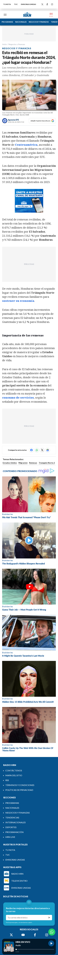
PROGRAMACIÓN (14, 832)
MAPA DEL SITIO (13, 775)
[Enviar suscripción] (49, 917)
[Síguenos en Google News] (47, 450)
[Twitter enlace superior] (42, 4)
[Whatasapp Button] (51, 932)
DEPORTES (10, 827)
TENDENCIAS (12, 817)
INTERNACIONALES (15, 822)
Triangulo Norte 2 (47, 463)
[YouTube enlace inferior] (23, 934)
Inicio (4, 44)
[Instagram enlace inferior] (46, 934)
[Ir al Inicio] (27, 14)
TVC (16, 4)
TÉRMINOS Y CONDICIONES (19, 785)
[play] (51, 943)
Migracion (23, 463)
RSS (7, 780)
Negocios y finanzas (16, 44)
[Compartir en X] (42, 450)
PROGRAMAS (7, 22)
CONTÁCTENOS (13, 770)
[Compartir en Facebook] (31, 450)
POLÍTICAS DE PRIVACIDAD (19, 790)
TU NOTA (7, 4)
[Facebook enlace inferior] (35, 934)
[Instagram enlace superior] (52, 4)
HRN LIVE (10, 837)
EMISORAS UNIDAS (28, 4)
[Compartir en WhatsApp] (36, 450)
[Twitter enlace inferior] (11, 934)
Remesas (33, 463)
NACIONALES (21, 22)
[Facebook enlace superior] (47, 4)
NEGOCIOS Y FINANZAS (39, 22)
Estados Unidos (10, 463)
